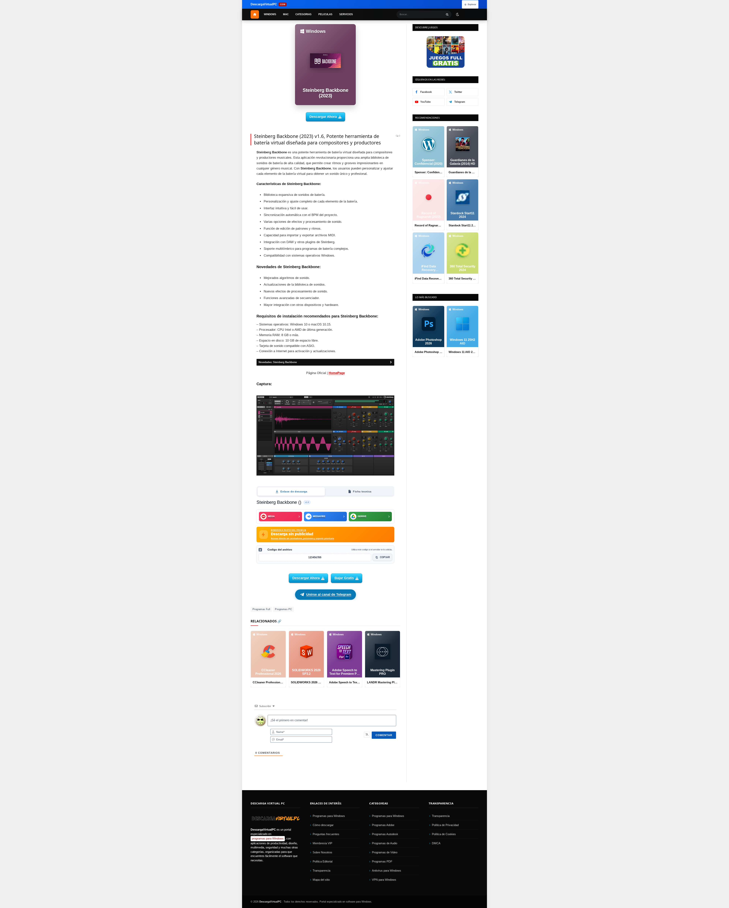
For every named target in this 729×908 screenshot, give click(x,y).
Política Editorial (322, 861)
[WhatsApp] (237, 197)
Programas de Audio (384, 843)
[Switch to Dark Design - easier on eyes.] (457, 14)
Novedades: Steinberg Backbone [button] (278, 362)
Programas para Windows (329, 815)
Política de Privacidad (445, 825)
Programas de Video (384, 852)
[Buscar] (447, 14)
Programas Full (261, 609)
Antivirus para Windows (386, 870)
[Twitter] (237, 163)
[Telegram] (237, 188)
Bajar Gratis (344, 578)
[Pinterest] (237, 171)
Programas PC (283, 609)
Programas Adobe (383, 825)
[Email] (237, 180)
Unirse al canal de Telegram (328, 594)
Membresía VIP (322, 843)
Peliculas (325, 14)
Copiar (385, 557)
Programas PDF (382, 861)
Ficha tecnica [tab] (362, 491)
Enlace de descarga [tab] (293, 491)
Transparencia (321, 870)
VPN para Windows (384, 879)
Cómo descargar (323, 825)
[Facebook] (237, 154)
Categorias (303, 14)
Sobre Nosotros (322, 852)
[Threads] (237, 214)
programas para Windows (268, 838)
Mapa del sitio (321, 879)
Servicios (346, 14)
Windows (270, 14)
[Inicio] (255, 14)
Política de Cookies (444, 834)
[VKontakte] (237, 205)
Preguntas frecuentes (326, 834)
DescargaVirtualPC (270, 901)
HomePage (337, 373)
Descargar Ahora (323, 117)
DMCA (436, 843)
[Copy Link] (237, 223)
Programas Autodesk (385, 834)
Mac (286, 14)
